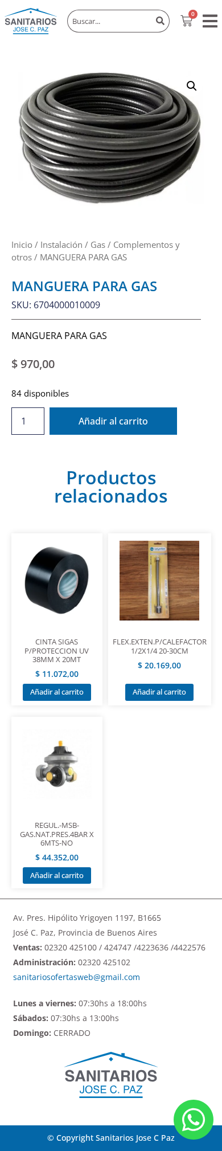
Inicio (21, 244)
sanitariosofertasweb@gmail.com (76, 977)
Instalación (61, 244)
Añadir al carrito (113, 421)
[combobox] (109, 21)
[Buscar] (160, 21)
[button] (210, 21)
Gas (98, 244)
